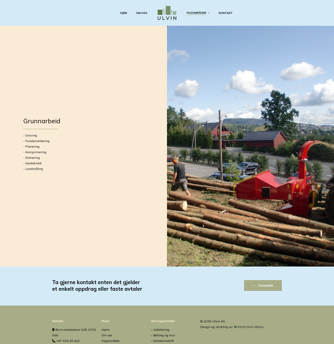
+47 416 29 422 (67, 341)
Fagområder (111, 341)
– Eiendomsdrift (162, 341)
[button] (263, 285)
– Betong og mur (163, 335)
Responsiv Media (251, 327)
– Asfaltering (160, 330)
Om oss (107, 335)
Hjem (106, 330)
